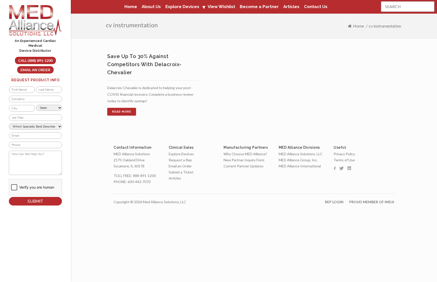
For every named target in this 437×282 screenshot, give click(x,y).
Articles (291, 6)
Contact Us (315, 6)
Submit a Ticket (181, 172)
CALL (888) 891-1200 (35, 60)
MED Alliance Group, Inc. (298, 160)
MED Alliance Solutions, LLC (300, 154)
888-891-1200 (144, 175)
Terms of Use (344, 160)
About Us (151, 6)
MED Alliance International (300, 166)
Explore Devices (181, 154)
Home (130, 6)
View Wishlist (221, 6)
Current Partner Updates (244, 166)
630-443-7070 (139, 182)
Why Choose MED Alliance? (245, 154)
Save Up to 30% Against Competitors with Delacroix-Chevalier (144, 64)
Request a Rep (180, 160)
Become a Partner (259, 6)
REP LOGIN (334, 202)
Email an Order (35, 70)
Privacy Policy (344, 154)
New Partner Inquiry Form (244, 160)
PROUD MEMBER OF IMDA (371, 202)
